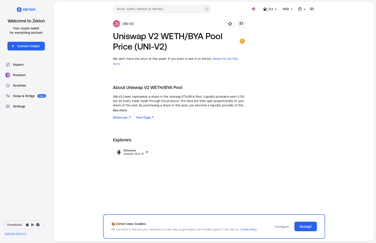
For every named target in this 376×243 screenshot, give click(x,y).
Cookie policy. (248, 229)
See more (120, 110)
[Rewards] (253, 8)
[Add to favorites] (230, 23)
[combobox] (162, 9)
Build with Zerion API (15, 234)
